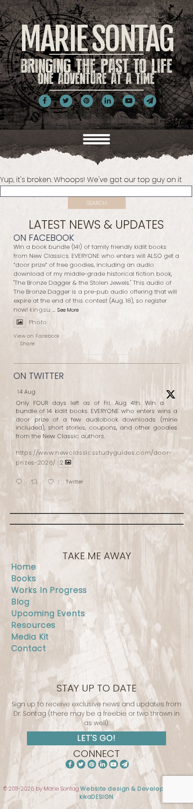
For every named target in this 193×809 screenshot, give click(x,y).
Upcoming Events (48, 613)
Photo (38, 322)
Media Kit (30, 636)
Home (23, 566)
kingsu (40, 309)
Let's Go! (96, 738)
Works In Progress (49, 590)
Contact (28, 648)
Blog (20, 601)
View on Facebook (36, 335)
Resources (33, 625)
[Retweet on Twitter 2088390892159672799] (37, 482)
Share (27, 343)
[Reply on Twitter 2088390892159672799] (21, 482)
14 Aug (27, 392)
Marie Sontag (96, 53)
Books (23, 578)
